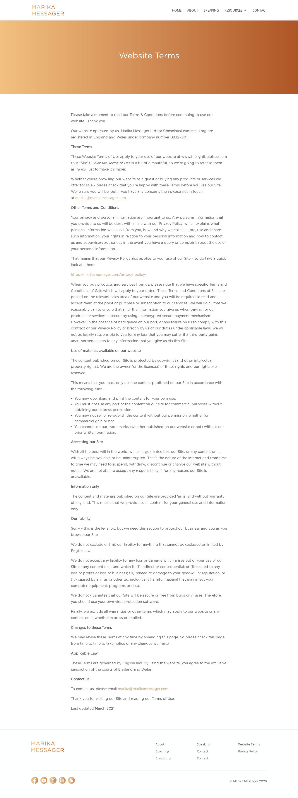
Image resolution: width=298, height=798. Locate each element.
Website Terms (249, 744)
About (192, 10)
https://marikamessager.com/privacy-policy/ (108, 275)
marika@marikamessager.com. (101, 198)
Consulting (163, 758)
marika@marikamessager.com (143, 689)
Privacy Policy (248, 751)
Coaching (162, 751)
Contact (259, 10)
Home (177, 10)
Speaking (211, 10)
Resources (233, 10)
